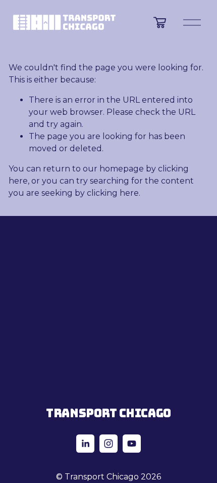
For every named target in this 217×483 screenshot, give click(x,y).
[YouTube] (132, 443)
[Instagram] (108, 443)
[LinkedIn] (85, 443)
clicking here (113, 193)
